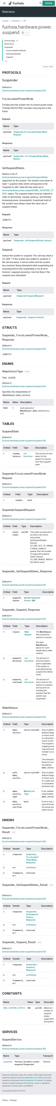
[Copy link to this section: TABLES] (17, 424)
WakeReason (28, 633)
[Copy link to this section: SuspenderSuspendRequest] (38, 510)
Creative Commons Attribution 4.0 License (26, 1078)
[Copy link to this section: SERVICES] (20, 1032)
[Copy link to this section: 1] (7, 454)
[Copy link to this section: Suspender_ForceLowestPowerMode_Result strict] (18, 832)
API (24, 21)
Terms (5, 1100)
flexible (27, 371)
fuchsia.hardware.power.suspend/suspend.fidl (24, 90)
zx (25, 453)
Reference (8, 11)
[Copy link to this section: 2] (7, 658)
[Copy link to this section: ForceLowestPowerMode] (36, 99)
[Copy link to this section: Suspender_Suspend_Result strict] (44, 942)
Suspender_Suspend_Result (30, 317)
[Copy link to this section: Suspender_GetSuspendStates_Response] (5, 575)
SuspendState (41, 177)
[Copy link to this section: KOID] (6, 411)
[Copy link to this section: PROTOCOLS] (23, 72)
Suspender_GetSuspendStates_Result (33, 240)
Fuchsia (5, 21)
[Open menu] (4, 3)
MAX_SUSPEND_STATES (14, 1008)
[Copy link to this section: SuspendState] (21, 431)
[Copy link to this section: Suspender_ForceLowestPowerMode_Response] (17, 340)
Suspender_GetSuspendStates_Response (32, 915)
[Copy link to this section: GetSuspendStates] (27, 168)
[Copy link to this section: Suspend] (15, 250)
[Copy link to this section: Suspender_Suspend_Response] (42, 610)
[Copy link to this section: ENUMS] (16, 364)
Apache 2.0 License (34, 1080)
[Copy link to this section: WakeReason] (20, 708)
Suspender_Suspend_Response (32, 967)
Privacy (13, 1100)
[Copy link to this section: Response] (15, 143)
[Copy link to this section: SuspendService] (24, 1039)
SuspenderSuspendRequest (30, 296)
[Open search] (40, 3)
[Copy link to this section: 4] (7, 802)
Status (32, 867)
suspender (7, 1062)
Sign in (48, 3)
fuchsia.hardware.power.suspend (17, 177)
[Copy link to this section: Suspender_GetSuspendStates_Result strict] (5, 889)
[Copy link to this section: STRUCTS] (19, 327)
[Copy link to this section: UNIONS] (17, 820)
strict (13, 832)
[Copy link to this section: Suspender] (20, 80)
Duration (28, 456)
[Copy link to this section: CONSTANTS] (24, 993)
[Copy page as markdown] (23, 32)
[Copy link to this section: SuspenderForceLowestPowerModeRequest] (15, 478)
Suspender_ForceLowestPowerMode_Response (32, 858)
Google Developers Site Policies (20, 1083)
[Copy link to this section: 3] (7, 679)
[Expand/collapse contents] (17, 40)
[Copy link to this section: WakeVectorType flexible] (33, 371)
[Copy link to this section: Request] (13, 119)
